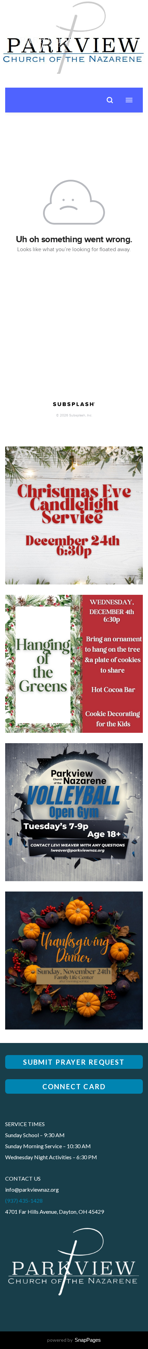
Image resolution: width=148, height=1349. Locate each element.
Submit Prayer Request (74, 1062)
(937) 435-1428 (24, 1200)
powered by (74, 1340)
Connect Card (74, 1086)
